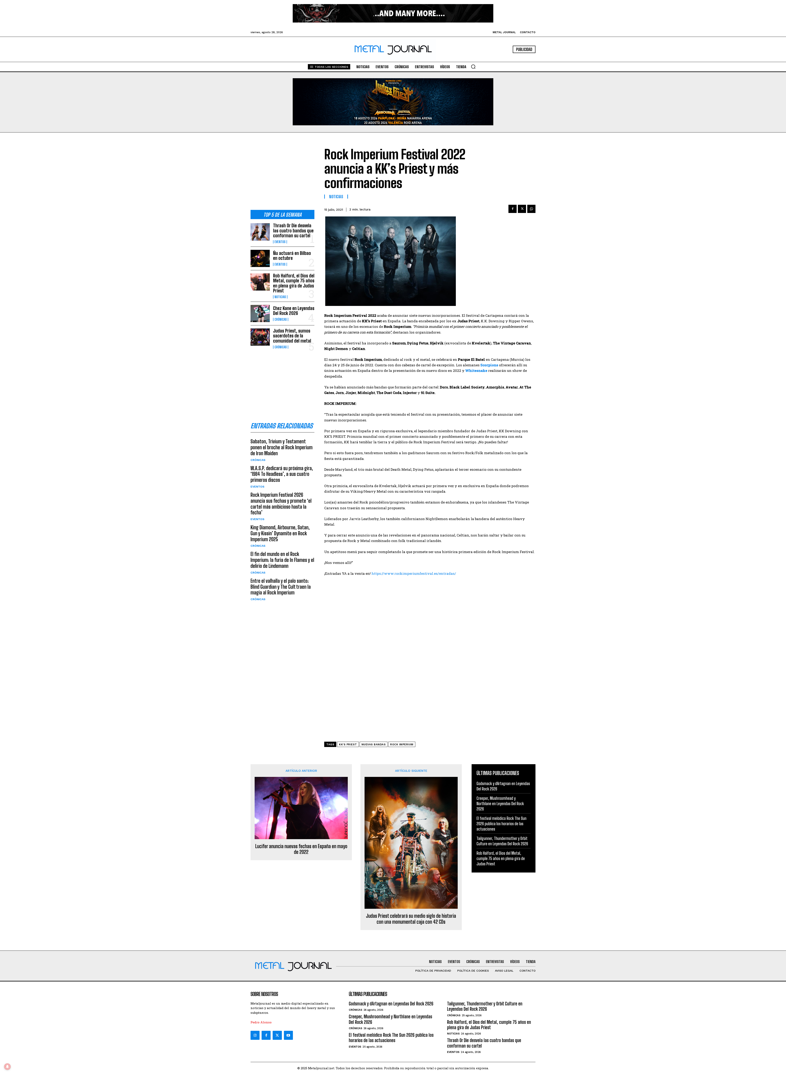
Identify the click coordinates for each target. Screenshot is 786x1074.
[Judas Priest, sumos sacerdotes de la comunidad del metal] (260, 337)
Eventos (280, 241)
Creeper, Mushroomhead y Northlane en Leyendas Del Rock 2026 (500, 803)
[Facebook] (512, 209)
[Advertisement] (282, 174)
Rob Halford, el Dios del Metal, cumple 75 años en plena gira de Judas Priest (293, 283)
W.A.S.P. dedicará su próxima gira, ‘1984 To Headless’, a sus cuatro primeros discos (282, 474)
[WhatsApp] (531, 209)
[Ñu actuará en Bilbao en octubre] (260, 258)
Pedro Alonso (261, 1022)
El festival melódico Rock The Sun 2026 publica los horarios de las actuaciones (501, 823)
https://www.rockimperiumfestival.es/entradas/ (414, 573)
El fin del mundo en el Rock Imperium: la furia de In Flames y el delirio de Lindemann (282, 560)
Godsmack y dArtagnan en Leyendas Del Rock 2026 (391, 1003)
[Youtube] (288, 1035)
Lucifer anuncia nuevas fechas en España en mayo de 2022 (301, 849)
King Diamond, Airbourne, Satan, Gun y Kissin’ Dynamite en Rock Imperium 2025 (280, 533)
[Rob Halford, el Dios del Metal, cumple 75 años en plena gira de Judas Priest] (260, 282)
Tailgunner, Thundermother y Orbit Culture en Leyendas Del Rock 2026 (502, 841)
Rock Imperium (401, 744)
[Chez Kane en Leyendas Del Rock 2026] (260, 313)
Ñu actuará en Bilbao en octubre (292, 255)
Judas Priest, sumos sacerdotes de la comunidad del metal (292, 335)
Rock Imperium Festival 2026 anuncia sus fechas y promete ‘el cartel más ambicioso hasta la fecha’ (281, 503)
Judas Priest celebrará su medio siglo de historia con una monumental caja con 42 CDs (411, 919)
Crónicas (280, 319)
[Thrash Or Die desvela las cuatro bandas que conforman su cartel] (260, 231)
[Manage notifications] (7, 1066)
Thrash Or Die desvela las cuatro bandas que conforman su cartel (293, 230)
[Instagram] (255, 1035)
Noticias (280, 297)
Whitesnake (476, 370)
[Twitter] (277, 1035)
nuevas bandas (373, 744)
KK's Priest (348, 744)
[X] (522, 209)
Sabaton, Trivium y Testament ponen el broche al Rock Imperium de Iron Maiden (282, 447)
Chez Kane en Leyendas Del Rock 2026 (293, 311)
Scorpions (489, 365)
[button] (473, 66)
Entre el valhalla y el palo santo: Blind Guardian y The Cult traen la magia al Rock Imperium (281, 587)
